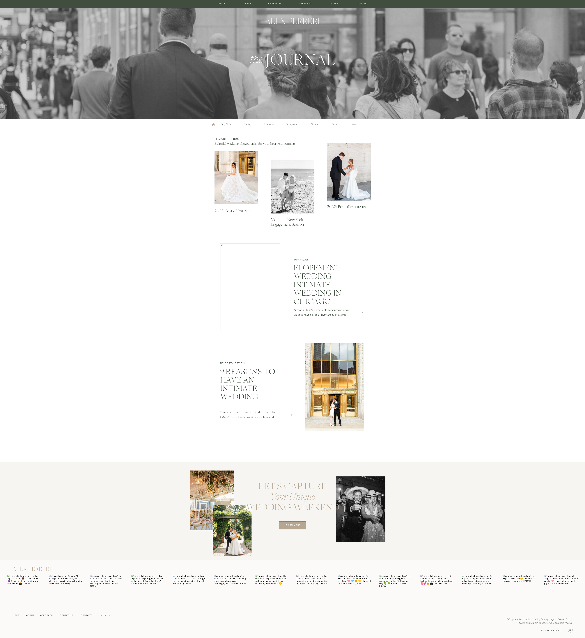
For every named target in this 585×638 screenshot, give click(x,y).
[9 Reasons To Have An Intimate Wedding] (335, 387)
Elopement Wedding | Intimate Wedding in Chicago (318, 285)
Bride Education (232, 363)
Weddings (301, 260)
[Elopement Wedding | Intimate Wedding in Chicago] (250, 287)
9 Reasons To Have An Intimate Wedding (247, 384)
